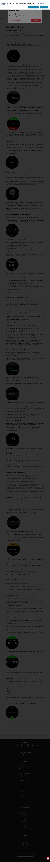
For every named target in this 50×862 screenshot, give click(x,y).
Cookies (37, 3)
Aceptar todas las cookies (33, 7)
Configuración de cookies (6, 7)
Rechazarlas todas (43, 7)
